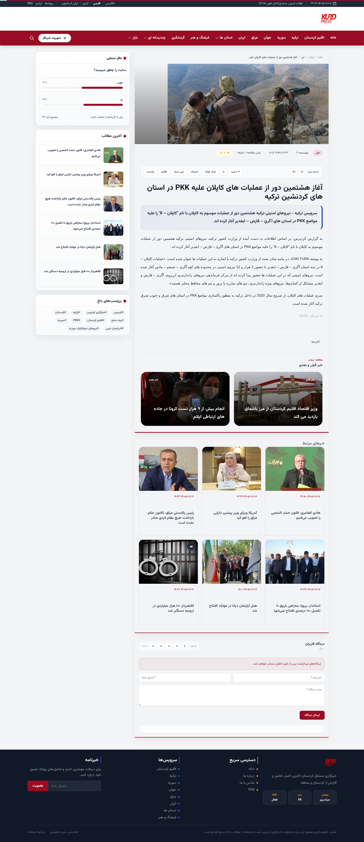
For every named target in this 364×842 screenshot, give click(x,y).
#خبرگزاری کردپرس (97, 312)
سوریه (172, 782)
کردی (85, 3)
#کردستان (60, 312)
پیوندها (49, 3)
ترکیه (311, 57)
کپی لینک (179, 172)
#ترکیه (76, 312)
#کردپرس (119, 312)
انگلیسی (110, 3)
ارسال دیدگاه (312, 715)
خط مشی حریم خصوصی (64, 832)
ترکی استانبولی (69, 3)
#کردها (316, 342)
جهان (172, 789)
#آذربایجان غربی (115, 328)
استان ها (170, 810)
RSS (30, 3)
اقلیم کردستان (166, 769)
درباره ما (249, 776)
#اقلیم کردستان (95, 320)
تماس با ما (247, 782)
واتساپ (150, 172)
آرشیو (39, 3)
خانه (333, 38)
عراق (173, 796)
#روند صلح (117, 320)
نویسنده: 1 (302, 153)
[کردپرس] (329, 19)
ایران (173, 803)
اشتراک (194, 172)
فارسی (97, 3)
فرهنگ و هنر (167, 817)
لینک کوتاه (210, 172)
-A (302, 172)
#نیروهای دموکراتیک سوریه (84, 328)
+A (294, 172)
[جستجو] (31, 38)
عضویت (37, 786)
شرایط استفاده (36, 832)
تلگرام (164, 172)
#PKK (76, 320)
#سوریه (62, 320)
